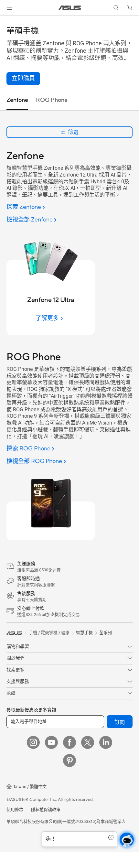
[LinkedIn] (105, 742)
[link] (69, 7)
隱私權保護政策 (45, 809)
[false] (23, 78)
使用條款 (14, 809)
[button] (9, 8)
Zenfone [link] (17, 100)
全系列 (105, 632)
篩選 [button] (73, 132)
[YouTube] (51, 742)
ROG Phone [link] (52, 100)
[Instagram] (33, 742)
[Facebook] (69, 742)
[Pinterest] (69, 760)
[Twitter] (87, 742)
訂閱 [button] (119, 722)
